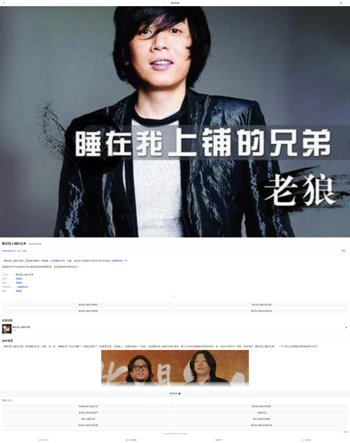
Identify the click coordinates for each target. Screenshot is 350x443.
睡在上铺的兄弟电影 (261, 419)
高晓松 (56, 260)
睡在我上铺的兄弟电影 (88, 311)
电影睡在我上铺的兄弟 (88, 406)
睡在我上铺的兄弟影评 (88, 304)
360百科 (175, 3)
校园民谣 (117, 260)
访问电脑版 (133, 440)
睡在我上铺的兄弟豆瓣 (261, 304)
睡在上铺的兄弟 (88, 419)
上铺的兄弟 (261, 412)
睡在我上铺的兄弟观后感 (261, 311)
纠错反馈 (307, 440)
